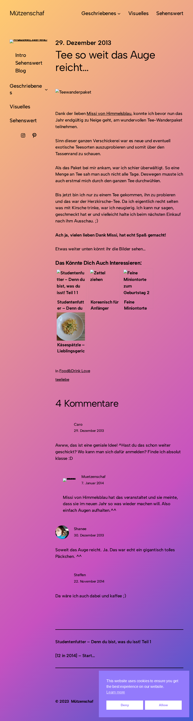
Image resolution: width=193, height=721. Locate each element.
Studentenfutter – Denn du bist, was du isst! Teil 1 (103, 641)
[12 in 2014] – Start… (75, 655)
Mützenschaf (27, 13)
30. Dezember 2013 (89, 535)
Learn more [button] (115, 692)
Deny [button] (125, 705)
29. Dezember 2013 (89, 431)
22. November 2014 (89, 581)
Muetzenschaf (93, 476)
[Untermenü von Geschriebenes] (119, 13)
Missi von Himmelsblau (109, 113)
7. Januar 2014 (92, 483)
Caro (78, 424)
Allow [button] (163, 705)
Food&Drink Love (74, 370)
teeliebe (62, 379)
